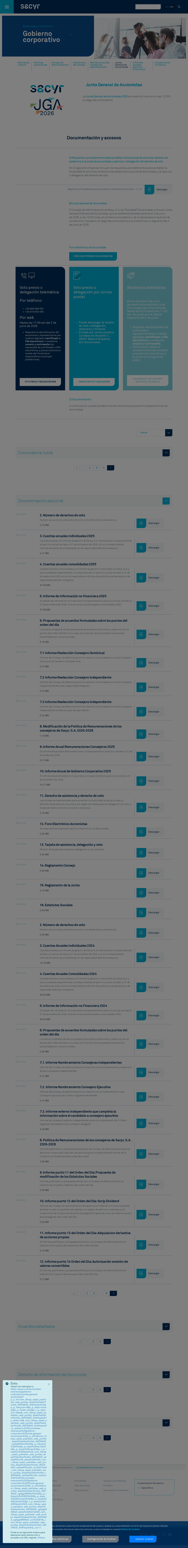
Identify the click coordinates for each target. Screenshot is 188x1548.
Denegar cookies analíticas (53, 1539)
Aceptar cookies (145, 1539)
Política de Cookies (130, 1529)
